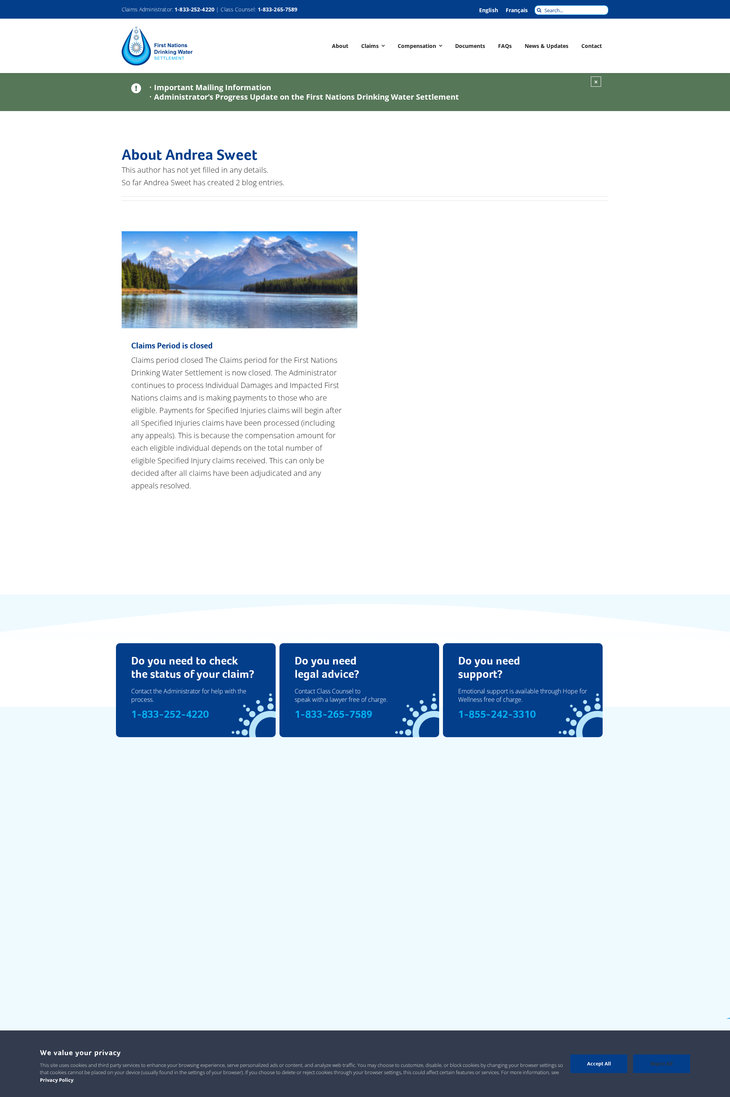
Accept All (599, 1063)
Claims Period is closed (172, 345)
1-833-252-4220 (194, 9)
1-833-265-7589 (278, 9)
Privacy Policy (56, 1079)
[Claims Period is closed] (239, 280)
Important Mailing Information (212, 87)
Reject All (662, 1063)
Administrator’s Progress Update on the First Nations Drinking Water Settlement (306, 97)
